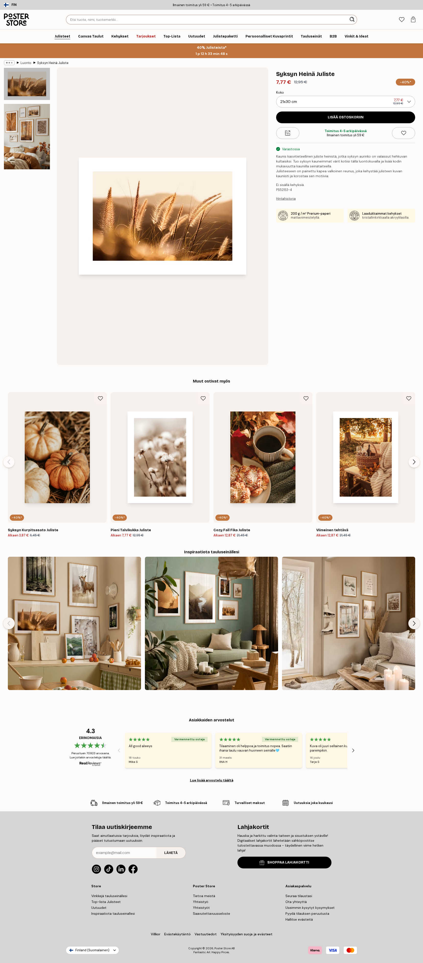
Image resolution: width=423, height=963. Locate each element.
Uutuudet (98, 907)
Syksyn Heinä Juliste (53, 63)
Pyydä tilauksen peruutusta (307, 913)
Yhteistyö (200, 902)
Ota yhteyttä (296, 902)
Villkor (155, 934)
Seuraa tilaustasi (298, 896)
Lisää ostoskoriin (346, 117)
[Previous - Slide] (9, 462)
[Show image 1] (27, 84)
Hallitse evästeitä (299, 919)
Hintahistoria (286, 199)
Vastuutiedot (206, 934)
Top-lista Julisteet (106, 902)
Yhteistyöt (201, 907)
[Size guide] (287, 133)
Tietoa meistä (204, 896)
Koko (280, 92)
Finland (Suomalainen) (92, 950)
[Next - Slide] (414, 462)
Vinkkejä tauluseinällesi (109, 896)
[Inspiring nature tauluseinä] (211, 623)
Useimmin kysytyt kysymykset (310, 907)
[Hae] (352, 20)
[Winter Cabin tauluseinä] (348, 623)
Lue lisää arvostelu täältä (211, 780)
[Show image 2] (27, 136)
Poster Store (222, 948)
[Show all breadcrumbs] (9, 62)
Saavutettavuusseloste (211, 913)
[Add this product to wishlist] (403, 133)
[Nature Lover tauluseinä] (74, 623)
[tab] (401, 19)
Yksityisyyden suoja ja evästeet (246, 934)
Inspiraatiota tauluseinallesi (113, 913)
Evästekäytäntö (177, 934)
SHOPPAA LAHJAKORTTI (288, 862)
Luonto (26, 63)
